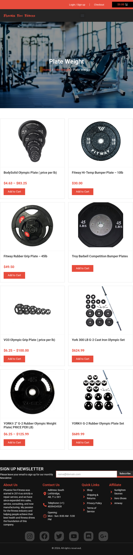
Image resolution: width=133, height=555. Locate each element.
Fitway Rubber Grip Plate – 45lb (25, 256)
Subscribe (125, 473)
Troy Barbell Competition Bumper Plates (100, 256)
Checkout (99, 4)
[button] (82, 15)
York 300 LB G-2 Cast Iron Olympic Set (98, 340)
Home (47, 70)
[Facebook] (44, 536)
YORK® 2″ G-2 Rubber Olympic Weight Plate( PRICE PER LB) (30, 425)
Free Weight (62, 70)
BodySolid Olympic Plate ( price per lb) (30, 172)
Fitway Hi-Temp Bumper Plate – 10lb (97, 172)
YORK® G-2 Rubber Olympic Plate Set (98, 423)
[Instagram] (29, 536)
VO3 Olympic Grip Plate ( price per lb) (29, 340)
